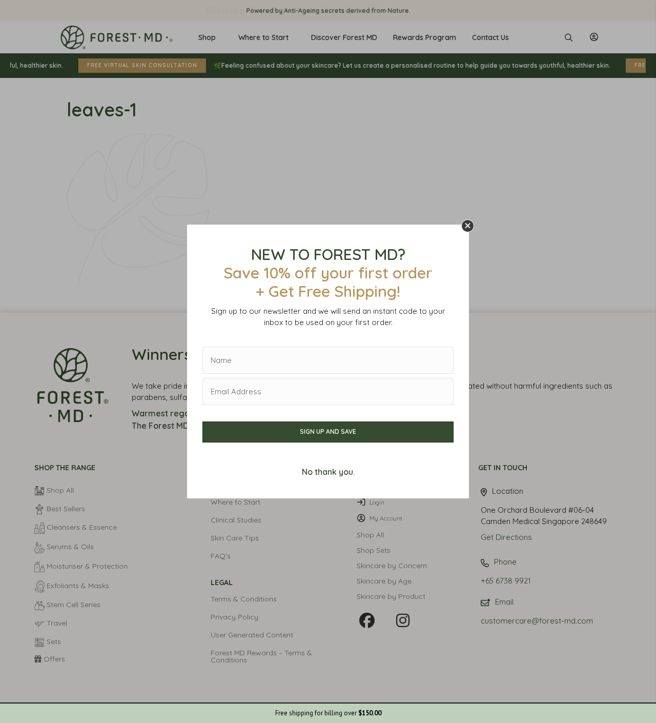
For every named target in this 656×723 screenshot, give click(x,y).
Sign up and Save (328, 431)
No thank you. (328, 472)
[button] (467, 225)
